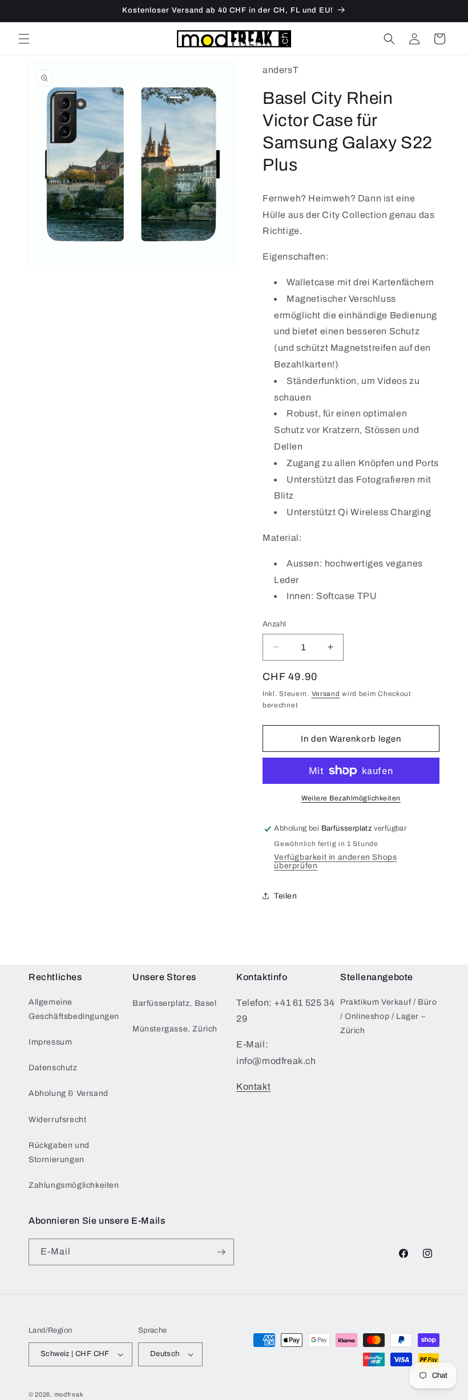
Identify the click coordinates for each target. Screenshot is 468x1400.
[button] (24, 38)
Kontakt (253, 1086)
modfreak (69, 1394)
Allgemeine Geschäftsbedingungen (74, 1009)
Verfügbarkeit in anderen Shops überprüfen (335, 861)
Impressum (50, 1042)
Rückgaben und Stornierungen (59, 1152)
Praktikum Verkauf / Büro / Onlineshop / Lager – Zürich (388, 1016)
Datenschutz (53, 1067)
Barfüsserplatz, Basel (174, 1003)
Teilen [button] (285, 896)
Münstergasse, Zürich (174, 1029)
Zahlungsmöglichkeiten (74, 1185)
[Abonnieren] (220, 1252)
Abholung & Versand (68, 1093)
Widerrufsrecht (57, 1119)
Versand (326, 694)
